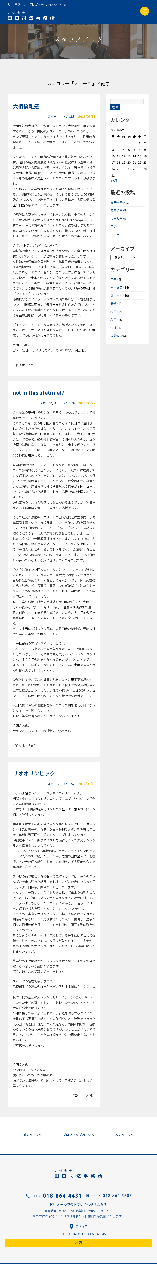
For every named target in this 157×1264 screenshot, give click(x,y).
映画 (113, 311)
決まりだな (118, 218)
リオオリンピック (34, 773)
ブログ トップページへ (78, 1135)
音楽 (113, 279)
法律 (113, 328)
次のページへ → (127, 1135)
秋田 (57, 403)
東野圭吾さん (119, 202)
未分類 (115, 336)
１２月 (115, 235)
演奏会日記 (118, 210)
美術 (113, 303)
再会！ (115, 226)
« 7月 (113, 180)
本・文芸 (116, 287)
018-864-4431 (57, 4)
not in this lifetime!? (38, 392)
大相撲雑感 (26, 106)
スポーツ (53, 116)
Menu (144, 11)
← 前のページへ (29, 1135)
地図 (78, 1242)
